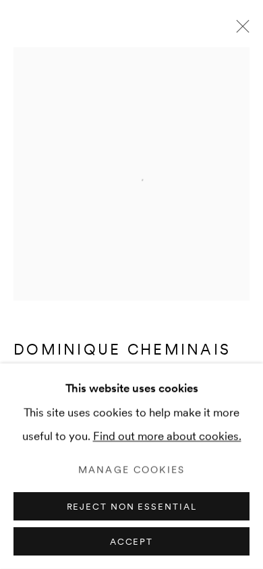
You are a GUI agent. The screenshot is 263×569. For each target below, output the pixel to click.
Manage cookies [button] (131, 470)
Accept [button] (131, 542)
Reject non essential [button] (132, 507)
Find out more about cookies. (167, 436)
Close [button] (239, 30)
